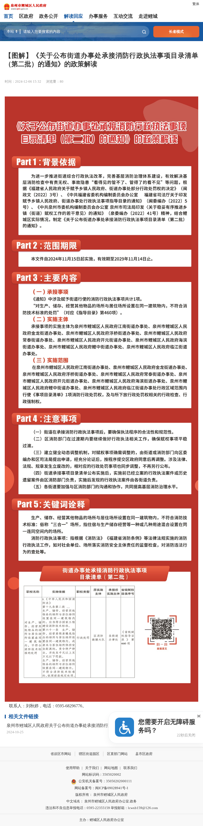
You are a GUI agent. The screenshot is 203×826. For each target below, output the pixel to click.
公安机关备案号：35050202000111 (105, 781)
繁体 (195, 4)
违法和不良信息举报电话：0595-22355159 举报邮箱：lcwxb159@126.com (101, 808)
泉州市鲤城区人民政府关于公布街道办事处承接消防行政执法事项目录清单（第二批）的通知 (93, 725)
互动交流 (123, 16)
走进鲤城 (148, 16)
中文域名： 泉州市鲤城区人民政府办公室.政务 (101, 801)
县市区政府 (144, 754)
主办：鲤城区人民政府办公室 (101, 820)
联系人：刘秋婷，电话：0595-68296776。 (45, 706)
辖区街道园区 (89, 754)
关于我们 (92, 768)
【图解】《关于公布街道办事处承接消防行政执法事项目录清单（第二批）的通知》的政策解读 (101, 60)
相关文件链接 (23, 716)
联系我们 (130, 768)
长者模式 (176, 31)
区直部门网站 (117, 754)
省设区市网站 (60, 754)
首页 (8, 16)
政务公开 (48, 16)
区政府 (26, 16)
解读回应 (73, 16)
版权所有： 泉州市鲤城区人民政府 (101, 795)
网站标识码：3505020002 (101, 774)
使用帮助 (73, 768)
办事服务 (98, 16)
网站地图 (111, 768)
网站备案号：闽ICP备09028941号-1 (101, 788)
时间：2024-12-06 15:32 (23, 81)
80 (61, 81)
